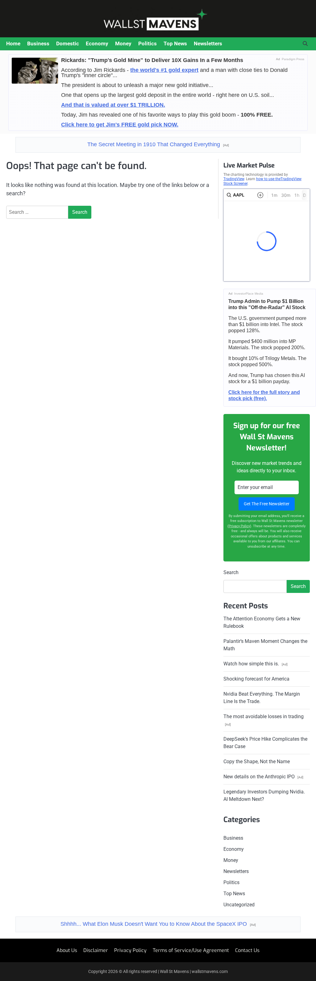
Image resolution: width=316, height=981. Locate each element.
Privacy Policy (239, 526)
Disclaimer (95, 950)
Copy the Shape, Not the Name (256, 761)
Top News (175, 43)
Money (123, 43)
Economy (97, 43)
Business (38, 43)
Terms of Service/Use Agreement (191, 950)
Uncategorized (239, 905)
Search (231, 572)
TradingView (233, 179)
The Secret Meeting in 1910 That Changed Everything (158, 144)
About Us (66, 950)
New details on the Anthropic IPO (263, 777)
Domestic (67, 43)
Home (13, 43)
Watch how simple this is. (255, 664)
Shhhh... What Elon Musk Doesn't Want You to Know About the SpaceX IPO (158, 924)
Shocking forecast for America (256, 679)
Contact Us (247, 950)
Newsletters (208, 43)
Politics (147, 43)
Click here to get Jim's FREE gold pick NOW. (119, 125)
